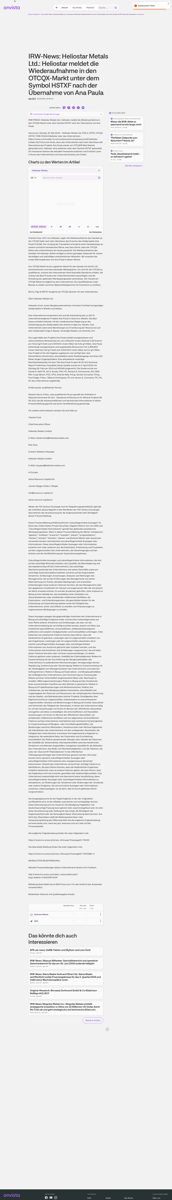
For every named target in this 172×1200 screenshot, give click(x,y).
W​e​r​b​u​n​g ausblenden (106, 32)
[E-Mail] (83, 108)
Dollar (108, 1198)
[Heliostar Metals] (31, 914)
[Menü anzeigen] (56, 7)
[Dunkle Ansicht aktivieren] (15, 1)
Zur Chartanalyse (95, 232)
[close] (168, 4)
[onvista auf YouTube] (51, 1198)
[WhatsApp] (73, 108)
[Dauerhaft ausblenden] (101, 114)
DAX (89, 1198)
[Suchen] (116, 8)
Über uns (156, 1198)
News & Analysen (34, 14)
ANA (36, 921)
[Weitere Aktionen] (100, 914)
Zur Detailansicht (36, 232)
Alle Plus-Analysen (133, 165)
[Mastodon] (64, 108)
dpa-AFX (32, 98)
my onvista (77, 7)
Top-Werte (128, 1198)
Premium (90, 7)
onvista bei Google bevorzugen (47, 114)
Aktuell (65, 7)
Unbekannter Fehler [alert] (146, 6)
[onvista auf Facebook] (46, 1198)
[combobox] (71, 177)
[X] (78, 108)
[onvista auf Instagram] (55, 1198)
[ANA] (31, 921)
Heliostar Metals (41, 914)
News (43, 14)
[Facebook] (68, 108)
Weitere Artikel (92, 1020)
